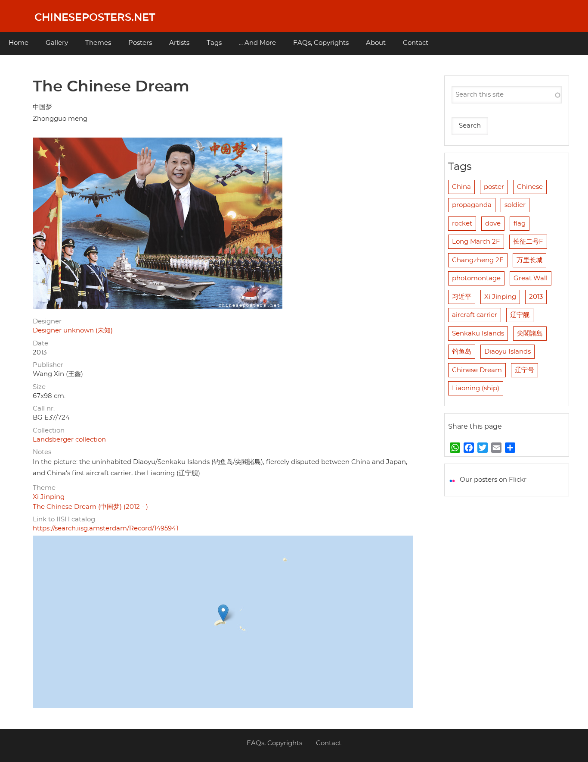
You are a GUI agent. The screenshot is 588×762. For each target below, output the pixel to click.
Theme (44, 488)
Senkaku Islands (478, 333)
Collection (49, 430)
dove (493, 223)
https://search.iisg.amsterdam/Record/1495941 (105, 528)
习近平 (461, 297)
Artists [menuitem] (179, 43)
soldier (515, 205)
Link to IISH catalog (64, 519)
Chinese (530, 187)
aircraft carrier (474, 315)
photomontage (476, 278)
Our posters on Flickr (493, 480)
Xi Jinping (49, 497)
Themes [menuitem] (98, 43)
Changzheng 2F (478, 260)
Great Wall (531, 278)
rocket (462, 223)
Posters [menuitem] (140, 43)
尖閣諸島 (530, 333)
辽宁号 (524, 370)
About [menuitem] (376, 43)
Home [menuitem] (18, 43)
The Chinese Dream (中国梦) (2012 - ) (90, 507)
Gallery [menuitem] (57, 43)
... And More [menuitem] (257, 43)
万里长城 (529, 260)
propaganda (472, 205)
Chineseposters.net (94, 18)
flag (520, 223)
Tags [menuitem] (214, 43)
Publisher (48, 365)
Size (39, 387)
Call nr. (44, 408)
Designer (47, 321)
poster (494, 187)
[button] (223, 613)
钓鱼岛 (461, 351)
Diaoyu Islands (507, 351)
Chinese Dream (477, 370)
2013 (536, 297)
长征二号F (528, 241)
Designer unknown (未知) (73, 330)
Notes (42, 452)
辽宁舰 (519, 315)
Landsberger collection (69, 439)
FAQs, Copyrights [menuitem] (321, 43)
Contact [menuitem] (415, 43)
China (461, 187)
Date (40, 343)
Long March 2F (476, 241)
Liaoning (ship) (475, 388)
